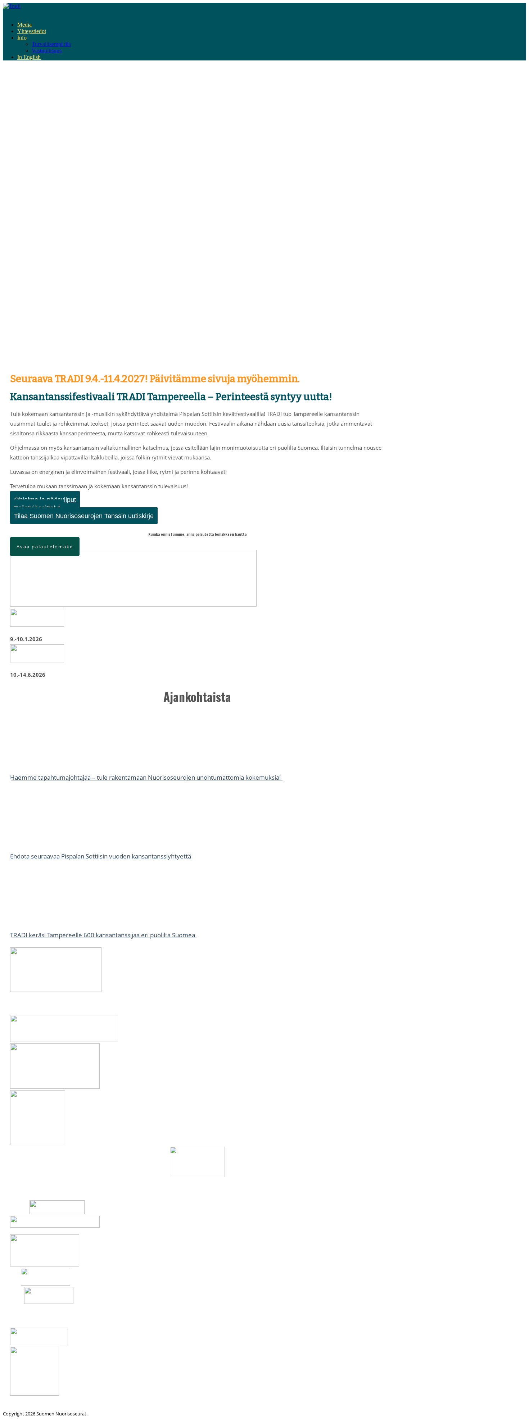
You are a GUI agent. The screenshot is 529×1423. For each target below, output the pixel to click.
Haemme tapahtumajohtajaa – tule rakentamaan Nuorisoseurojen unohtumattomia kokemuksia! (146, 777)
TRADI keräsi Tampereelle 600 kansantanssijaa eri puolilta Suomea (103, 935)
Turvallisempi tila (51, 44)
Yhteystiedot (31, 31)
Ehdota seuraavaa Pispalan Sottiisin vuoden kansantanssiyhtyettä (100, 856)
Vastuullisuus (47, 50)
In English (29, 57)
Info (22, 38)
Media (24, 25)
